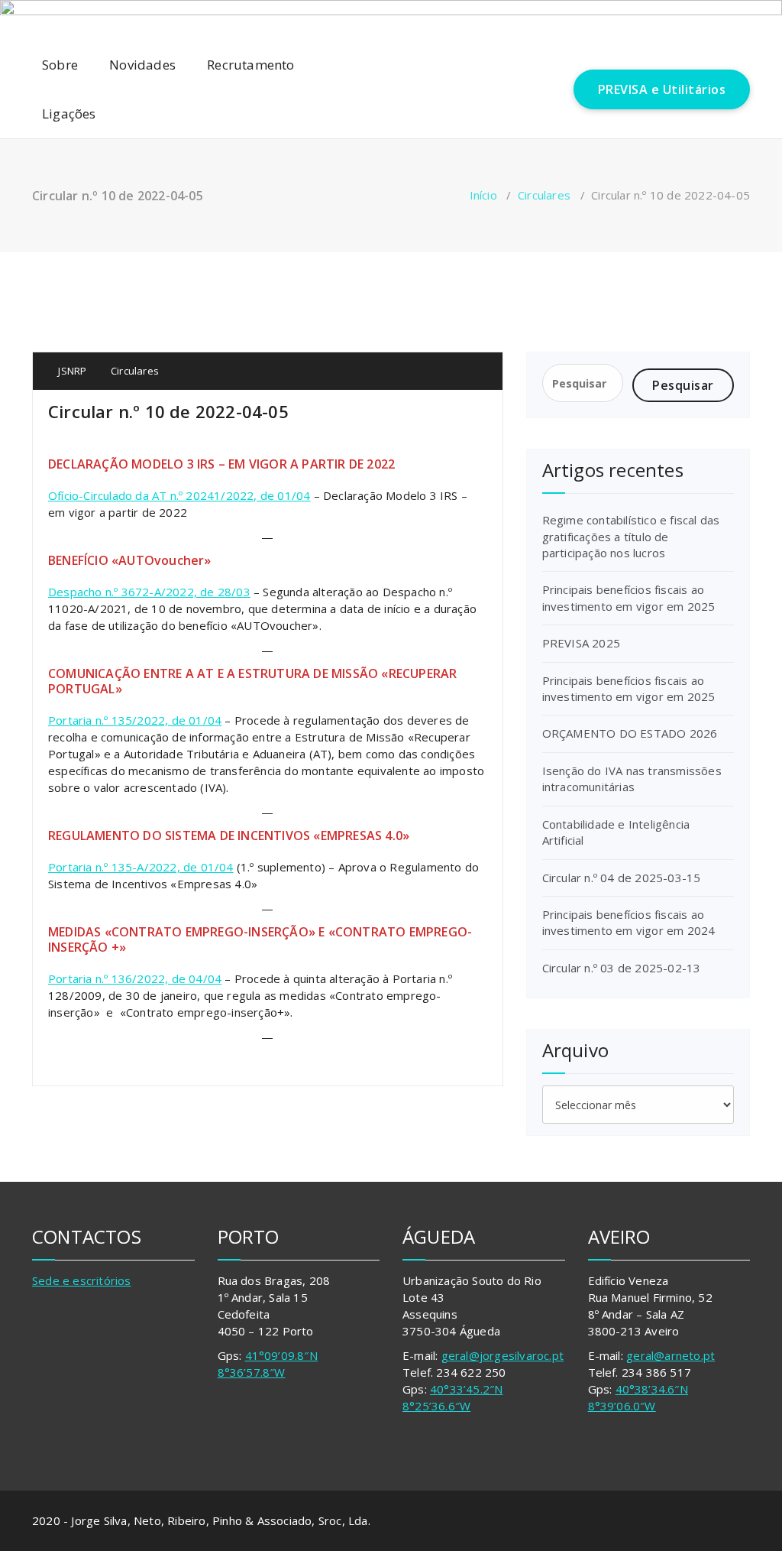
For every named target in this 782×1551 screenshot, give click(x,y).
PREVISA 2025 (581, 643)
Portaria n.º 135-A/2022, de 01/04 (141, 866)
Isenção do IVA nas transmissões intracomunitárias (632, 778)
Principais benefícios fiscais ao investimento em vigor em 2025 (629, 597)
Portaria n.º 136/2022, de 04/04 (134, 978)
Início (483, 195)
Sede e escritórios (81, 1280)
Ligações (69, 113)
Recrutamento (250, 64)
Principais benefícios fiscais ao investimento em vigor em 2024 (629, 922)
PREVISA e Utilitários (662, 89)
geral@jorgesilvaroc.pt (502, 1355)
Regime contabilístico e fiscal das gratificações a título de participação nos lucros (631, 536)
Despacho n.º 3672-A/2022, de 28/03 (149, 591)
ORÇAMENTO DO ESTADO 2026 (630, 733)
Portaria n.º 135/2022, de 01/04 (134, 720)
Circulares (544, 195)
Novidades (142, 64)
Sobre (60, 64)
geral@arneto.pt (670, 1355)
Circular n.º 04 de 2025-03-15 (621, 877)
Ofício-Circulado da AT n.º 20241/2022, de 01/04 (179, 495)
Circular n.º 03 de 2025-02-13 (621, 967)
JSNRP (71, 371)
